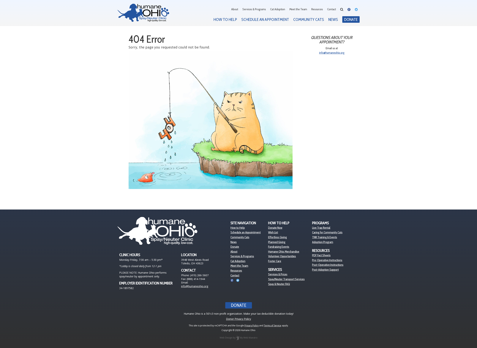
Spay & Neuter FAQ (279, 284)
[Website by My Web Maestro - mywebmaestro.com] (237, 337)
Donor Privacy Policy (238, 319)
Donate (351, 19)
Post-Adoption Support (325, 269)
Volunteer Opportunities (282, 256)
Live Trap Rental (321, 227)
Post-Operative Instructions (327, 265)
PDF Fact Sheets (321, 255)
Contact (331, 9)
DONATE (238, 305)
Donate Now (275, 227)
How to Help (225, 19)
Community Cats (308, 19)
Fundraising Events (278, 246)
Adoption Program (322, 242)
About (234, 9)
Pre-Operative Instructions (327, 260)
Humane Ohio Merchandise (283, 251)
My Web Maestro (249, 337)
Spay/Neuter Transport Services (286, 279)
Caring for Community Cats (327, 232)
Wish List (273, 232)
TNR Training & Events (324, 237)
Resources (317, 9)
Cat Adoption (277, 9)
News (333, 19)
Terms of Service (272, 325)
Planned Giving (276, 242)
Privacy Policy (251, 325)
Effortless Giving (277, 237)
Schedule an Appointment (265, 19)
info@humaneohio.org (331, 52)
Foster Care (274, 261)
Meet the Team (298, 9)
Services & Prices (277, 274)
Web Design (226, 337)
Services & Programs (254, 9)
